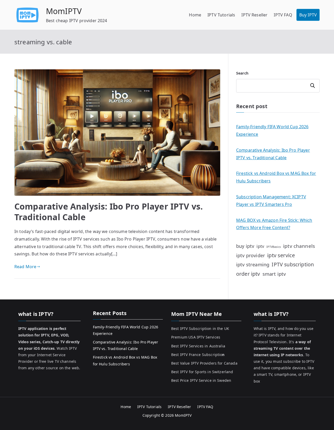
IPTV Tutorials (221, 15)
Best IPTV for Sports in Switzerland (202, 371)
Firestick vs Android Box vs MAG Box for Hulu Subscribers (276, 177)
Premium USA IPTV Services (195, 337)
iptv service (281, 255)
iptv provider (250, 255)
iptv (260, 246)
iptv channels (299, 246)
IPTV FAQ (283, 15)
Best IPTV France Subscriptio (198, 354)
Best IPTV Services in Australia (198, 345)
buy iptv (245, 246)
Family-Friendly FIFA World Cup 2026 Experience (272, 130)
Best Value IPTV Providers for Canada (204, 363)
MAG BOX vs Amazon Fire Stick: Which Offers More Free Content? (274, 224)
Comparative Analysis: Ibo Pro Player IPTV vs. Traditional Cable (108, 212)
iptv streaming (252, 264)
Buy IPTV (308, 15)
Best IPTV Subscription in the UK (200, 328)
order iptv (248, 273)
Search (242, 73)
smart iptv (274, 274)
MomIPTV (64, 11)
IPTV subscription (293, 264)
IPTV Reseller (254, 15)
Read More (25, 266)
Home (195, 15)
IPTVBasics (273, 247)
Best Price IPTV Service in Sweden (201, 380)
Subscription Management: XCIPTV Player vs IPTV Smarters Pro (271, 200)
